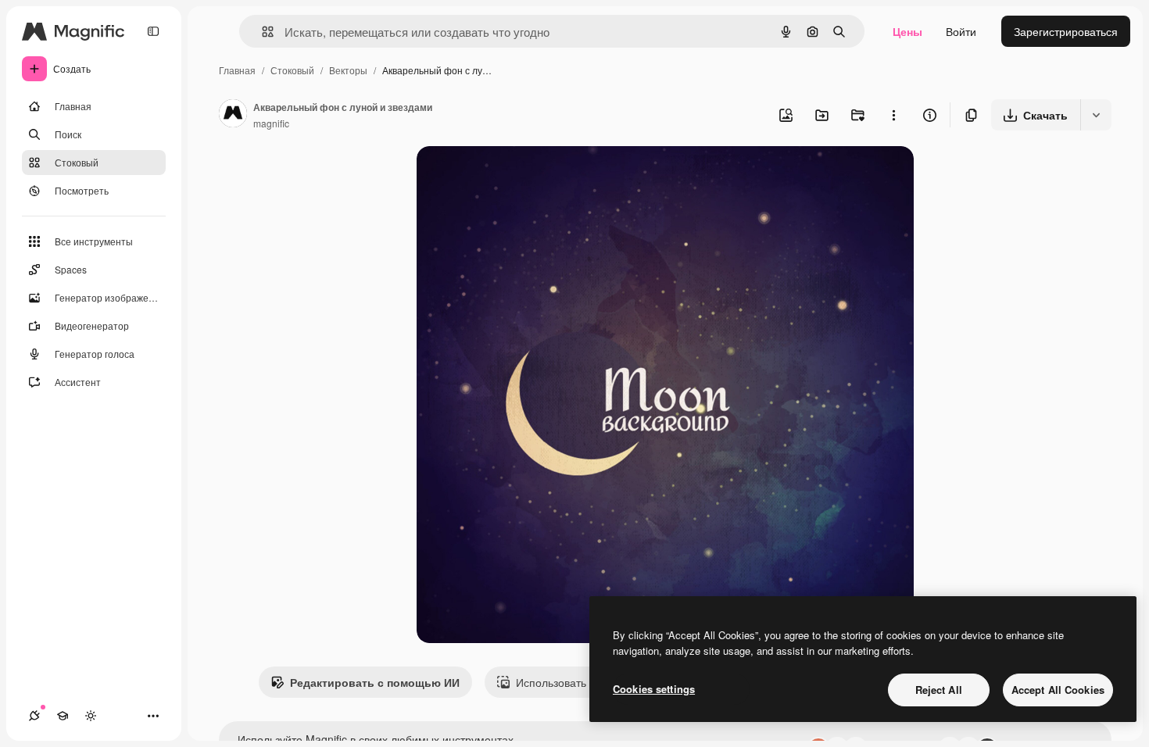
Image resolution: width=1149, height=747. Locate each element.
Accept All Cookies (1057, 689)
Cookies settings (654, 688)
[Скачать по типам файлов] (1095, 114)
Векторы (348, 70)
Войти (961, 31)
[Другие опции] (893, 114)
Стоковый (292, 70)
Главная (237, 70)
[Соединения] (34, 715)
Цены (907, 31)
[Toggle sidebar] (153, 31)
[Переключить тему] (90, 715)
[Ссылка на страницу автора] (233, 114)
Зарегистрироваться (1066, 31)
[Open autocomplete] (261, 32)
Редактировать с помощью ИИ (375, 682)
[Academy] (62, 715)
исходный (521, 176)
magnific (271, 123)
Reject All (938, 689)
